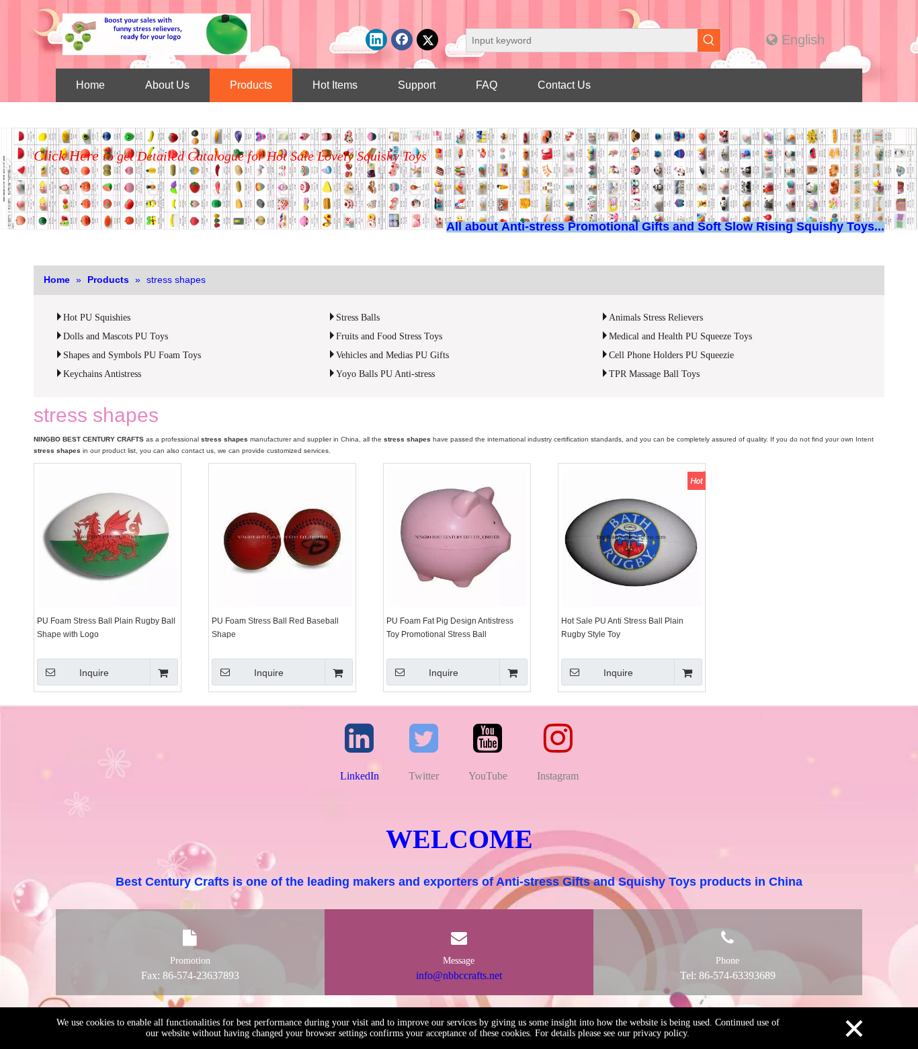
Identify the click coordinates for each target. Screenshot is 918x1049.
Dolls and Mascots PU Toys (115, 336)
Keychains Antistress (102, 374)
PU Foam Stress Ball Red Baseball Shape (275, 627)
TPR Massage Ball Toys (654, 374)
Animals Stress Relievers (656, 317)
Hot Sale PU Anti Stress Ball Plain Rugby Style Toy (622, 627)
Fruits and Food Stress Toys (389, 336)
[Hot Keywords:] (709, 40)
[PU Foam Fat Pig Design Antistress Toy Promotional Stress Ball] (457, 536)
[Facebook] (402, 39)
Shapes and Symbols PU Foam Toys (132, 355)
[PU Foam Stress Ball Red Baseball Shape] (282, 536)
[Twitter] (427, 39)
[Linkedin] (376, 39)
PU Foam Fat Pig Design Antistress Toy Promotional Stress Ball (449, 627)
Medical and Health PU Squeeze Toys (680, 336)
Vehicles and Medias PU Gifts (392, 355)
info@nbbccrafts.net (459, 975)
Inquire (94, 672)
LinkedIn (359, 776)
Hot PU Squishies (96, 317)
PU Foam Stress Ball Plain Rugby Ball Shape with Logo (106, 627)
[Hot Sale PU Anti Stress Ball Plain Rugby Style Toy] (632, 536)
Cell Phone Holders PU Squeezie (671, 355)
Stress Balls (358, 317)
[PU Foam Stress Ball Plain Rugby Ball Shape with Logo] (107, 536)
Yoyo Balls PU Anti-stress (385, 374)
